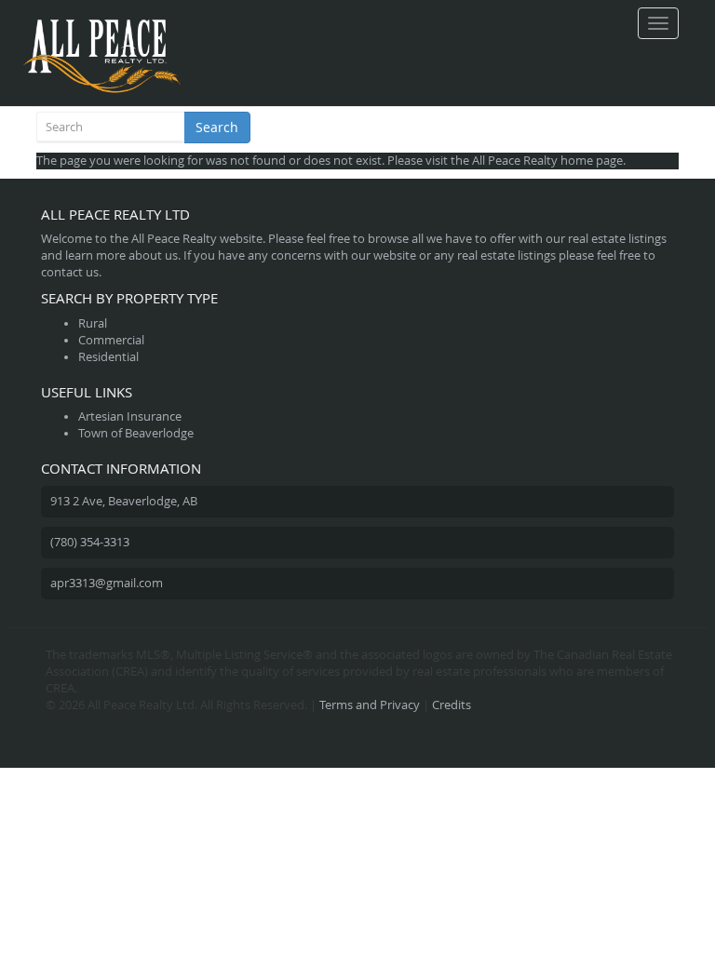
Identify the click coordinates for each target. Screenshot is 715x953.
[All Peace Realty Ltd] (101, 23)
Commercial (111, 340)
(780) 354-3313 (89, 542)
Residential (108, 357)
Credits (451, 705)
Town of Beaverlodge (136, 433)
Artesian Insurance (130, 416)
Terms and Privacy (369, 705)
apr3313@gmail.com (106, 583)
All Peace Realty (515, 160)
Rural (92, 323)
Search (217, 127)
